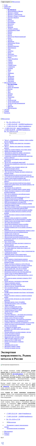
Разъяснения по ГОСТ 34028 (13, 310)
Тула (9, 71)
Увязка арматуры (10, 305)
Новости (6, 433)
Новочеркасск (12, 47)
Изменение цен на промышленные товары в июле (20, 230)
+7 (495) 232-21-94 (11, 126)
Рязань (10, 57)
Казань (10, 33)
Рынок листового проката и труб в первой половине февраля (17, 191)
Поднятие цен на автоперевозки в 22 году (17, 197)
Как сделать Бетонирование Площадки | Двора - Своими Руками (18, 261)
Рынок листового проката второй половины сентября (17, 215)
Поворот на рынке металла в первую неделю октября (17, 212)
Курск (9, 38)
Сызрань (10, 68)
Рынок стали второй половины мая (15, 178)
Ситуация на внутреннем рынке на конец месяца (19, 176)
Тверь (9, 70)
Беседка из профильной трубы (14, 308)
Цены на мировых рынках (12, 283)
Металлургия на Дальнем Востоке (15, 286)
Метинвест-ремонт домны (12, 346)
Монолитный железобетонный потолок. (17, 237)
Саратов (10, 63)
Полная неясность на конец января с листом (18, 332)
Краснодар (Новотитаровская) (17, 36)
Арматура (11, 86)
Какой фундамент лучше (12, 205)
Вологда (10, 25)
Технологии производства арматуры (15, 154)
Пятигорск (11, 54)
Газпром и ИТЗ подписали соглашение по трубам (19, 322)
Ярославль (11, 81)
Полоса (10, 95)
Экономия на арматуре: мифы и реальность (17, 153)
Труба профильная (13, 101)
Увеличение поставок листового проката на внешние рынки (17, 244)
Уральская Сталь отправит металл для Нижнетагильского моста (15, 167)
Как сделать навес (10, 241)
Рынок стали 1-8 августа (12, 233)
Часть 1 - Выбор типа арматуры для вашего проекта (17, 147)
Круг (9, 90)
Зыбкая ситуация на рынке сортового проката (18, 265)
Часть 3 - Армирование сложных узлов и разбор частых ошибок (18, 140)
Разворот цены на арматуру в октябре (16, 218)
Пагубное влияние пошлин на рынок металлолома (20, 206)
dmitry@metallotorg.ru (24, 126)
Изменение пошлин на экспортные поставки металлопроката (17, 239)
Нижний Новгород (13, 46)
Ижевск (10, 32)
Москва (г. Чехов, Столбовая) (16, 16)
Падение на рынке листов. (12, 348)
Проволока (11, 97)
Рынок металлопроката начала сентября (16, 224)
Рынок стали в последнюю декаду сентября (17, 221)
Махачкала (11, 41)
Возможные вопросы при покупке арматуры (18, 272)
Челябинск (11, 78)
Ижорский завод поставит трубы (14, 337)
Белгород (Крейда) (13, 17)
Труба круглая (12, 100)
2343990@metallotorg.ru (25, 124)
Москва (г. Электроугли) (15, 14)
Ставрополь (11, 67)
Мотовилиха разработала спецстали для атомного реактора (19, 164)
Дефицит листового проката (13, 284)
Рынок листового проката (12, 333)
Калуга (10, 35)
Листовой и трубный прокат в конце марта (17, 189)
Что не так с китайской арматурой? (15, 162)
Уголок (10, 105)
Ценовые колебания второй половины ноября (18, 203)
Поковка (10, 93)
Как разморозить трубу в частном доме (16, 246)
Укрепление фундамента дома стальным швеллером (16, 159)
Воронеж (10, 27)
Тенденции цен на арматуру (13, 187)
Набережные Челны (14, 43)
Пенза (9, 52)
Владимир (11, 21)
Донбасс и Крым (13, 28)
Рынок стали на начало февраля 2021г (16, 273)
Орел (9, 49)
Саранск (10, 62)
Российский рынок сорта (12, 335)
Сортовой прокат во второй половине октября (18, 210)
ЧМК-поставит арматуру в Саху (14, 338)
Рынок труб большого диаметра (14, 341)
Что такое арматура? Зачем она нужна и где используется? (17, 248)
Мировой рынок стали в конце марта (16, 254)
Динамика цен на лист (11, 345)
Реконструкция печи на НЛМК (14, 199)
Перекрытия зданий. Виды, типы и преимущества (20, 251)
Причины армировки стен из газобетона (17, 267)
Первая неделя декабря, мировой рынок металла (19, 200)
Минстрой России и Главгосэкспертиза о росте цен (18, 275)
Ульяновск (11, 73)
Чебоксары (11, 76)
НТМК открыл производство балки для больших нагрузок (19, 293)
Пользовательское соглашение (16, 428)
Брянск (10, 19)
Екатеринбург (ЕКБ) (14, 30)
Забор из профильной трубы (13, 306)
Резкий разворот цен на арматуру (14, 316)
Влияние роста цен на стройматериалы (16, 232)
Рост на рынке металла (11, 287)
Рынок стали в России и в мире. (14, 318)
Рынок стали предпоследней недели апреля (17, 183)
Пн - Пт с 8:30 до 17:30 (13, 122)
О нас (6, 5)
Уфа (9, 74)
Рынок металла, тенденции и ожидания (16, 281)
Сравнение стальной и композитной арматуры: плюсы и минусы (18, 156)
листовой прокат (17, 374)
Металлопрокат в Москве (15, 11)
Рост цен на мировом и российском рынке (17, 194)
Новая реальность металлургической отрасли (18, 175)
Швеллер (10, 106)
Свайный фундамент (11, 252)
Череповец (11, 79)
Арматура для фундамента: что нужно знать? (18, 149)
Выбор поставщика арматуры (13, 151)
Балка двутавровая (13, 87)
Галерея (6, 111)
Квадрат (10, 89)
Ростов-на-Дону (12, 55)
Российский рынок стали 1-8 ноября (15, 303)
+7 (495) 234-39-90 (11, 124)
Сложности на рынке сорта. (13, 327)
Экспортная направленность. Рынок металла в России (18, 290)
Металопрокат (8, 431)
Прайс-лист (7, 6)
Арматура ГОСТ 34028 (11, 311)
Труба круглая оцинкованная (16, 103)
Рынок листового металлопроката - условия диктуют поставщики (17, 324)
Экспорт (6, 109)
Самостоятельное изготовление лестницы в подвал (17, 256)
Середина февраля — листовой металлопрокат (18, 314)
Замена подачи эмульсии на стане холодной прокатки (17, 299)
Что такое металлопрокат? (12, 222)
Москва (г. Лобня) (13, 13)
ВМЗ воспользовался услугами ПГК (15, 202)
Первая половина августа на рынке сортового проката (18, 228)
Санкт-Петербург (13, 59)
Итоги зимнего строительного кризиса (16, 259)
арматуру (6, 386)
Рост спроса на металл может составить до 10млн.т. (17, 180)
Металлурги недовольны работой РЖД (16, 208)
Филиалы (7, 8)
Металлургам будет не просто (13, 170)
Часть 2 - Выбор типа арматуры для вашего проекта (17, 144)
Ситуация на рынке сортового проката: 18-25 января (18, 278)
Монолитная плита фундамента (14, 235)
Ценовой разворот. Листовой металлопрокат (18, 319)
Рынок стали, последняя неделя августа (16, 226)
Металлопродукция (10, 82)
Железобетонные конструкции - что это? (17, 270)
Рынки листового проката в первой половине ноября (18, 296)
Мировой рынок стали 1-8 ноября (15, 302)
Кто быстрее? (8, 313)
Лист (9, 92)
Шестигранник (12, 108)
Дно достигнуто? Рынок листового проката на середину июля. (18, 172)
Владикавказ (11, 22)
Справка (6, 434)
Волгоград (11, 24)
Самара (10, 60)
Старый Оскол (12, 65)
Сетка (9, 98)
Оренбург (10, 51)
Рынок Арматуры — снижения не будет (16, 321)
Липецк (10, 40)
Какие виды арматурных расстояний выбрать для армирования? (19, 185)
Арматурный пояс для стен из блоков (16, 268)
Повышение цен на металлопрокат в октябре (18, 219)
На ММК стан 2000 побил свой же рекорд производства (17, 329)
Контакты (7, 113)
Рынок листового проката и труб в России (17, 264)
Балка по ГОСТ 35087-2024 (13, 340)
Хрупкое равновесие (11, 195)
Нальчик (10, 44)
